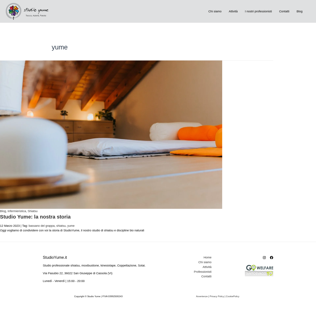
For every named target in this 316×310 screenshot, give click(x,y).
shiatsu (61, 225)
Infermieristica (17, 211)
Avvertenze (202, 296)
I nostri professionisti (258, 11)
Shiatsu (33, 211)
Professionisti (202, 271)
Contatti (284, 11)
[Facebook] (271, 257)
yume (71, 225)
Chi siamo (215, 11)
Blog (300, 11)
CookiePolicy (232, 296)
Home (207, 257)
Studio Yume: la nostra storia (35, 217)
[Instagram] (264, 257)
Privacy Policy (217, 296)
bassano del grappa (42, 225)
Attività (233, 11)
